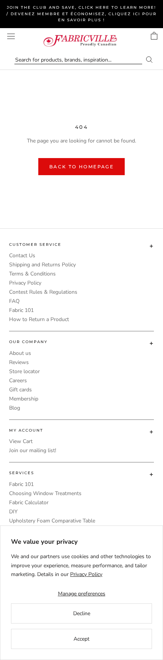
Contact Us (22, 255)
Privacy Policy (25, 282)
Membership (23, 398)
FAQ (14, 301)
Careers (18, 380)
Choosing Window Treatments (45, 493)
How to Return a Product (39, 319)
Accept (81, 639)
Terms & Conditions (32, 273)
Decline (81, 613)
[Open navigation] (11, 36)
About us (20, 353)
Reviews (19, 362)
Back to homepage (81, 166)
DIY (13, 511)
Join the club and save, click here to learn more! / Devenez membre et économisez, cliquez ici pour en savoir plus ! (81, 13)
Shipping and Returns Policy (42, 264)
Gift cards (20, 389)
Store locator (24, 371)
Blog (14, 408)
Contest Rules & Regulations (43, 292)
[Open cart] (154, 36)
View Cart (21, 441)
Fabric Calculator (29, 502)
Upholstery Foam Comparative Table (52, 520)
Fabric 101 (21, 310)
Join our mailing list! (32, 450)
